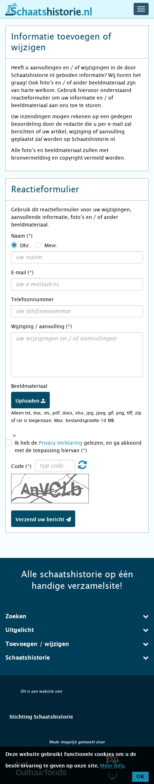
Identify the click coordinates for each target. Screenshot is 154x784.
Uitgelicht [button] (19, 630)
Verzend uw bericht (40, 519)
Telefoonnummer (32, 299)
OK (140, 776)
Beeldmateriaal (29, 386)
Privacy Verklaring (60, 443)
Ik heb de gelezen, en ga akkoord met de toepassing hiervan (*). (78, 446)
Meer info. (112, 766)
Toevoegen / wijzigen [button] (37, 644)
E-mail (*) (22, 272)
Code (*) (21, 466)
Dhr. (25, 245)
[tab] (77, 616)
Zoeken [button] (16, 616)
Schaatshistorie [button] (27, 658)
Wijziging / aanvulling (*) (41, 326)
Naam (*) (22, 236)
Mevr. (51, 245)
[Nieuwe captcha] (82, 466)
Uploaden (28, 401)
